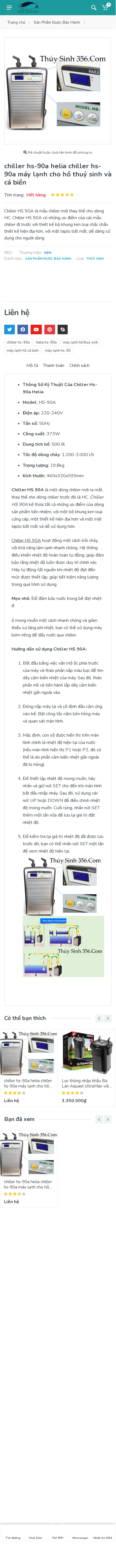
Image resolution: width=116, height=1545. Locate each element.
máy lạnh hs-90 (58, 350)
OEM (47, 253)
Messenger (80, 1538)
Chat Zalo (35, 1538)
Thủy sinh (95, 259)
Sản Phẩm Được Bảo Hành (57, 22)
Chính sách (79, 365)
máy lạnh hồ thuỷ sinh (80, 342)
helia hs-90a (46, 342)
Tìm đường (13, 1538)
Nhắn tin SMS (103, 1538)
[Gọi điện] (58, 1528)
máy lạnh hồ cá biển (23, 350)
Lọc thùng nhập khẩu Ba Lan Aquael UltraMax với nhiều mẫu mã (85, 1086)
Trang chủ (16, 22)
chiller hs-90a (18, 342)
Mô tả (32, 365)
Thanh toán (53, 365)
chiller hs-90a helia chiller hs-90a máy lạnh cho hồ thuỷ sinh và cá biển (28, 1086)
